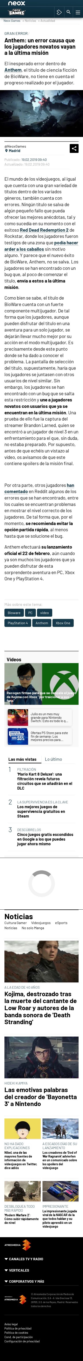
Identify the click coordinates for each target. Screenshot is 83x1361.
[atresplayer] (59, 12)
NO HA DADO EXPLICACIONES (17, 1146)
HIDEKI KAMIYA (15, 1083)
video (44, 612)
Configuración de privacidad (22, 1341)
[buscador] (68, 12)
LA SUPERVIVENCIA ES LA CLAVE (42, 802)
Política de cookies (16, 1332)
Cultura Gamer (15, 923)
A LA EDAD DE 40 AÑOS (22, 987)
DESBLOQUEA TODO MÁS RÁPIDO (19, 1208)
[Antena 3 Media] (15, 1300)
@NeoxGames (15, 146)
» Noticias (29, 20)
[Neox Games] (21, 12)
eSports (61, 923)
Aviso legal (11, 1324)
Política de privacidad (17, 1328)
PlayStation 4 (18, 623)
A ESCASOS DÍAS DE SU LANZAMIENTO (59, 1146)
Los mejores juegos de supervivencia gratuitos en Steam (41, 811)
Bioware (14, 612)
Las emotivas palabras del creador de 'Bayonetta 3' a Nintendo (40, 1096)
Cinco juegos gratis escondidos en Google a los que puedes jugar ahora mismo (45, 839)
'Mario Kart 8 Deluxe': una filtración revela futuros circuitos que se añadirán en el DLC (44, 781)
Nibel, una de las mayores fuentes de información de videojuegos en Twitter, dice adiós (20, 1160)
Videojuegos (41, 923)
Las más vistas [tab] (22, 759)
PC (30, 612)
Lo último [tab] (53, 759)
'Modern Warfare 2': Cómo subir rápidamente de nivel (21, 1219)
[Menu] (77, 12)
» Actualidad (46, 20)
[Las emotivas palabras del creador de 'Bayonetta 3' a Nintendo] (41, 1058)
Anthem (42, 623)
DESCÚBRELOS (29, 830)
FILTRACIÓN (26, 769)
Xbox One (63, 623)
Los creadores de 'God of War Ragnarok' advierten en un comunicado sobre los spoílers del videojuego (59, 1160)
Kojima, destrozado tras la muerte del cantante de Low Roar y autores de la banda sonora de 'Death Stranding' (40, 1007)
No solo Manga (33, 928)
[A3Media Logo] (17, 1249)
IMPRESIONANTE (55, 1206)
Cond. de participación (18, 1337)
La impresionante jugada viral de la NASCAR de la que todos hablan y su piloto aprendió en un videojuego (59, 1218)
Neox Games (12, 20)
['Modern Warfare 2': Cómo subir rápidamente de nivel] (22, 1191)
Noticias (18, 916)
